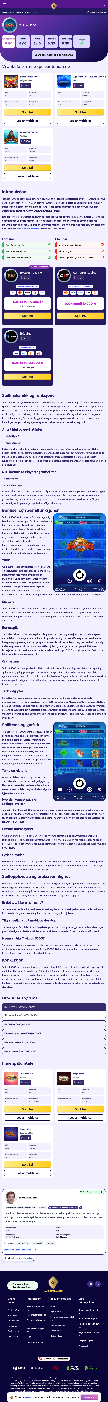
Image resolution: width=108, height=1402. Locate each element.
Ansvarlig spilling (35, 1342)
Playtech (76, 80)
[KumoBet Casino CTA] (64, 275)
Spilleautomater (16, 12)
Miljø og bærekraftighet (89, 1334)
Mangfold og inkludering (89, 1325)
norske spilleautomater (28, 228)
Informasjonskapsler (36, 1314)
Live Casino (13, 1336)
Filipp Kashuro (27, 1258)
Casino (5, 12)
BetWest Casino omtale (28, 286)
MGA (29, 1337)
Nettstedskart (56, 1335)
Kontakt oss (55, 1330)
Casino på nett (14, 1310)
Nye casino (13, 1315)
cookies (29, 1397)
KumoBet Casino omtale (80, 286)
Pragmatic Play (26, 80)
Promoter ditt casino (36, 1321)
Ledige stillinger (58, 1325)
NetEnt (23, 1077)
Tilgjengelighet (86, 1340)
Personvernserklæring (36, 1308)
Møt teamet (56, 1311)
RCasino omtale (28, 347)
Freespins (12, 1325)
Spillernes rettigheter (36, 1330)
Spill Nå (27, 112)
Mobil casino (13, 1320)
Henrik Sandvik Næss (29, 1197)
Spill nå (27, 315)
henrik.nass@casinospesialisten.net (64, 1207)
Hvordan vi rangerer (88, 1318)
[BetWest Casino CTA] (11, 275)
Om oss (53, 1306)
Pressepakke (85, 1346)
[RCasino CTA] (11, 336)
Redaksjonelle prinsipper (89, 1311)
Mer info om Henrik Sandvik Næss (18, 1249)
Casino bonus (14, 1331)
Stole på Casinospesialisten (62, 1318)
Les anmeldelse (27, 120)
